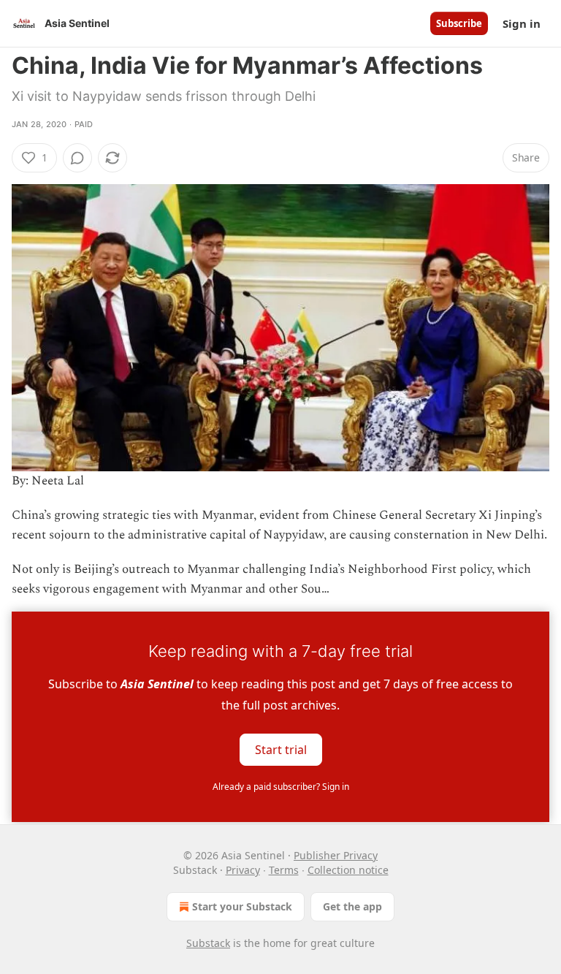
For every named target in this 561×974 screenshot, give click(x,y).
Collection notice (348, 870)
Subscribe (459, 23)
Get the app (352, 906)
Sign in (522, 23)
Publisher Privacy (336, 855)
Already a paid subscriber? (281, 786)
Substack (208, 943)
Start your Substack (242, 906)
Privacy (243, 870)
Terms (284, 870)
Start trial (281, 749)
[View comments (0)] (77, 157)
